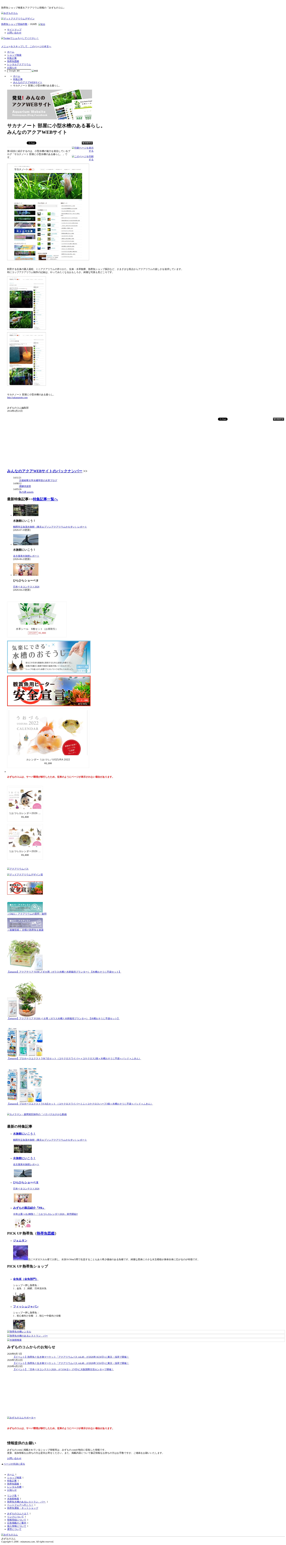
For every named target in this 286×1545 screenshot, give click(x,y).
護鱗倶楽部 (25, 486)
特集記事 (12, 58)
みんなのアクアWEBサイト (27, 82)
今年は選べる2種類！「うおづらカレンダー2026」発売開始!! (45, 1214)
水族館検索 (13, 1498)
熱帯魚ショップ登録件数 (14, 24)
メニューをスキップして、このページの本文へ (26, 46)
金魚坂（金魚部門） (26, 1279)
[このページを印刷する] (83, 159)
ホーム (10, 52)
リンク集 (12, 1495)
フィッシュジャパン (26, 1306)
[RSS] (41, 24)
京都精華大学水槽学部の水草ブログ (38, 480)
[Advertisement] (29, 446)
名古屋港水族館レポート (26, 556)
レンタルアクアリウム (19, 64)
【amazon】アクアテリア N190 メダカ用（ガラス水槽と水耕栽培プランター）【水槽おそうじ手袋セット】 (64, 972)
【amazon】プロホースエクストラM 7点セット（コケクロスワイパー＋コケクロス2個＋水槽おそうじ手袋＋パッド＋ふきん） (74, 1058)
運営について (14, 1529)
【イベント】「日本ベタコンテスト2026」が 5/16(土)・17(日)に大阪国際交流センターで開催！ (63, 1369)
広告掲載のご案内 (16, 1523)
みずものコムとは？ (18, 1513)
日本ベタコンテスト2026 (26, 586)
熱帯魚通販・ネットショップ (22, 1508)
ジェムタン (20, 1240)
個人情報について (16, 1526)
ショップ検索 (14, 55)
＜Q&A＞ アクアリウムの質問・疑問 (26, 914)
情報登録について (16, 1520)
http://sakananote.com (17, 397)
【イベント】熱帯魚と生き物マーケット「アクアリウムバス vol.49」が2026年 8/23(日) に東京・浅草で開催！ (71, 1357)
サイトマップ (14, 29)
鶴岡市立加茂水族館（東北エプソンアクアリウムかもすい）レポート (50, 527)
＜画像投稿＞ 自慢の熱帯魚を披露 (25, 930)
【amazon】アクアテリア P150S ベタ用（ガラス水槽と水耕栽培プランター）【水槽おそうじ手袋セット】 (63, 1018)
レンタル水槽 (14, 1487)
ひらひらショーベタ (26, 1182)
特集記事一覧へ (45, 499)
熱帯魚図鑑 (13, 61)
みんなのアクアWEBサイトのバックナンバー (44, 471)
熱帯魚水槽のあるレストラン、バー (26, 1502)
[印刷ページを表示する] (83, 151)
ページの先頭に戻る (14, 1464)
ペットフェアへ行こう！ (20, 1505)
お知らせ (12, 67)
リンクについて (15, 1516)
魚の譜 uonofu (26, 492)
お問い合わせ (14, 33)
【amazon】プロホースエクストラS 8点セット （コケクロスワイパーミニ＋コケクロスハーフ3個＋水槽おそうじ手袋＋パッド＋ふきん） (80, 1104)
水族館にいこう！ (24, 1133)
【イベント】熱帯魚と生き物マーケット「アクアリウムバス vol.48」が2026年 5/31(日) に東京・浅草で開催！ (71, 1363)
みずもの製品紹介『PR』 (29, 1207)
